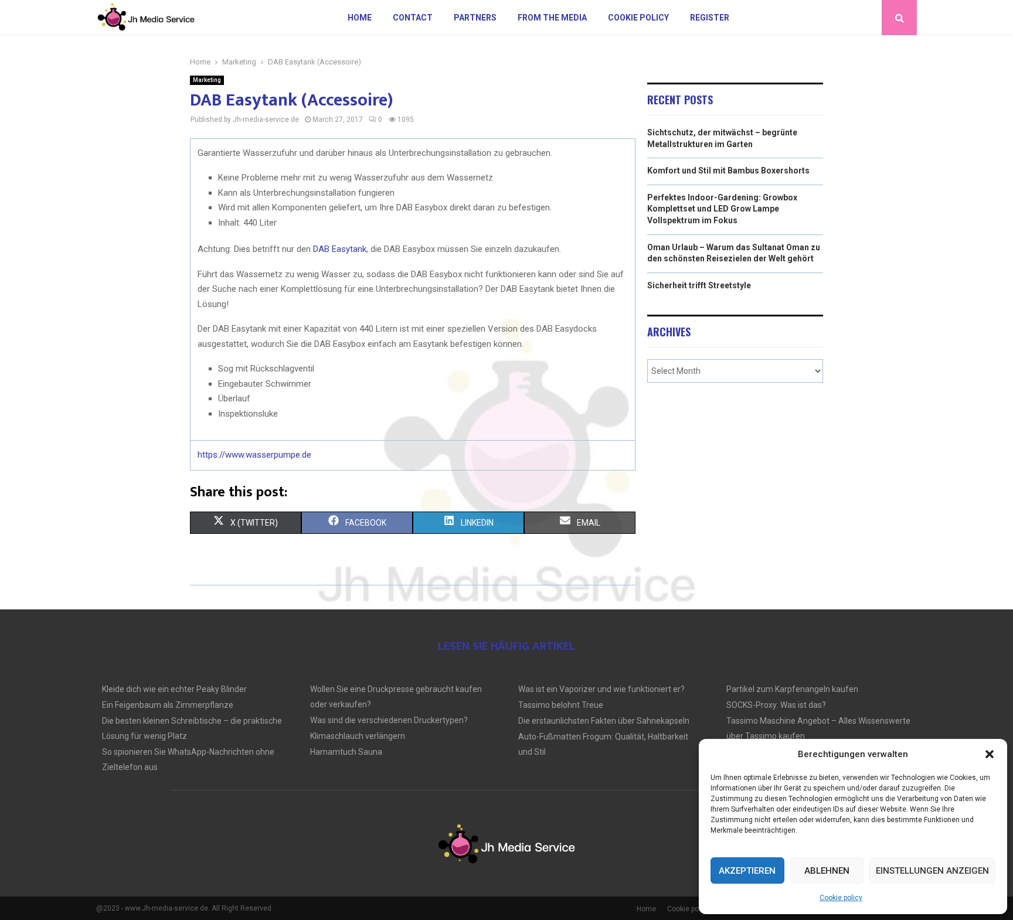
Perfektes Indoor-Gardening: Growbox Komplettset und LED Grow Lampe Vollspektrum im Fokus (722, 209)
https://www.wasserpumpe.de (254, 454)
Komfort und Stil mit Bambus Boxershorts (728, 170)
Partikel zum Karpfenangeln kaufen (792, 689)
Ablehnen (826, 871)
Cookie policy (841, 898)
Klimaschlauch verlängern (357, 736)
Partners (475, 17)
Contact (413, 17)
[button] (989, 754)
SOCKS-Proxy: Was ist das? (776, 705)
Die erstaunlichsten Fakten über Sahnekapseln (603, 720)
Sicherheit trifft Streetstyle (699, 285)
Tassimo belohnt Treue (560, 705)
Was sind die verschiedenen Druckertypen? (389, 720)
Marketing (207, 80)
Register (709, 17)
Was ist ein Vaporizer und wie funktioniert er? (601, 689)
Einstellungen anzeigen (932, 871)
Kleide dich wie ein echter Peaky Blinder (174, 689)
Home (360, 17)
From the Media (552, 17)
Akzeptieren (747, 871)
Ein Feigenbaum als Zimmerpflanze (167, 705)
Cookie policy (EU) (696, 909)
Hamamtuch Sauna (346, 752)
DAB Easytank (339, 249)
